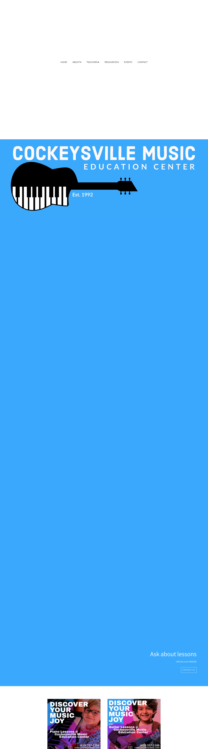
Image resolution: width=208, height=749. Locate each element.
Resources (111, 62)
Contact (143, 62)
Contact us (189, 670)
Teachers (92, 62)
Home (63, 62)
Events (128, 62)
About (76, 62)
